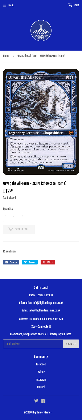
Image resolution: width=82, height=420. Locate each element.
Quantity (8, 209)
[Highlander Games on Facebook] (43, 401)
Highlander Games (42, 412)
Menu (11, 5)
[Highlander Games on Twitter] (36, 401)
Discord (41, 387)
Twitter (41, 372)
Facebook (41, 364)
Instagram (41, 379)
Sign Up (71, 343)
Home (6, 56)
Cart (76, 5)
